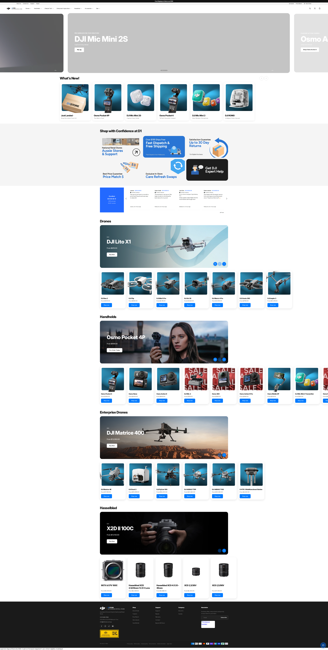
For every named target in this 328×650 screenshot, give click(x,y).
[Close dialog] (195, 308)
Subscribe (147, 337)
